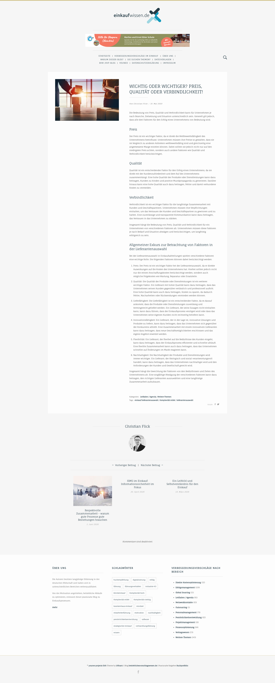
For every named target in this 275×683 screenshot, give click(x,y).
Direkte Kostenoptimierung (188, 582)
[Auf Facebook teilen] (215, 404)
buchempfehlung (121, 580)
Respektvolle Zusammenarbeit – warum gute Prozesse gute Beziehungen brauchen (92, 515)
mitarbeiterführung (122, 613)
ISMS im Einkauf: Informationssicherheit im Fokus (137, 484)
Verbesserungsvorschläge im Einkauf (136, 56)
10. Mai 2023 (156, 104)
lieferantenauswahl (184, 400)
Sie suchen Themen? (139, 59)
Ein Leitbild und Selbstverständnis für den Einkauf (182, 484)
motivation (139, 613)
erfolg (152, 580)
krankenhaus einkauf (123, 606)
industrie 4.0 (150, 586)
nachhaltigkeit (154, 613)
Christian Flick (140, 104)
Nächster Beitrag (150, 465)
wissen (117, 632)
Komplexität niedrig (142, 599)
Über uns (168, 56)
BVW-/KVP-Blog (107, 63)
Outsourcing (181, 607)
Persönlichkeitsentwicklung (189, 617)
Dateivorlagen (163, 59)
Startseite (104, 56)
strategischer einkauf (122, 626)
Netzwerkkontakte (184, 602)
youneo (123, 63)
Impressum (169, 63)
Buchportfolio (182, 666)
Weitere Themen (164, 397)
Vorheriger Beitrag (125, 465)
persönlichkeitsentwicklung (126, 619)
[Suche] (225, 57)
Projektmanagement (185, 622)
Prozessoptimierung (185, 627)
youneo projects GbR (97, 666)
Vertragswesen (182, 632)
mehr (54, 607)
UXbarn (119, 666)
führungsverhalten (133, 586)
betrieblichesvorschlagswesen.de (143, 666)
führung (117, 586)
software (145, 619)
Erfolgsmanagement (185, 587)
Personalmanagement (186, 612)
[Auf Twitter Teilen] (218, 404)
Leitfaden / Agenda (148, 397)
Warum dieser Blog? (111, 59)
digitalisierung (139, 580)
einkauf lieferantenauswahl (146, 400)
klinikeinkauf (119, 593)
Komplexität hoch (136, 593)
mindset (140, 606)
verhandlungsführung (145, 626)
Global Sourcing (183, 592)
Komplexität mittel (167, 400)
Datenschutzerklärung (145, 63)
